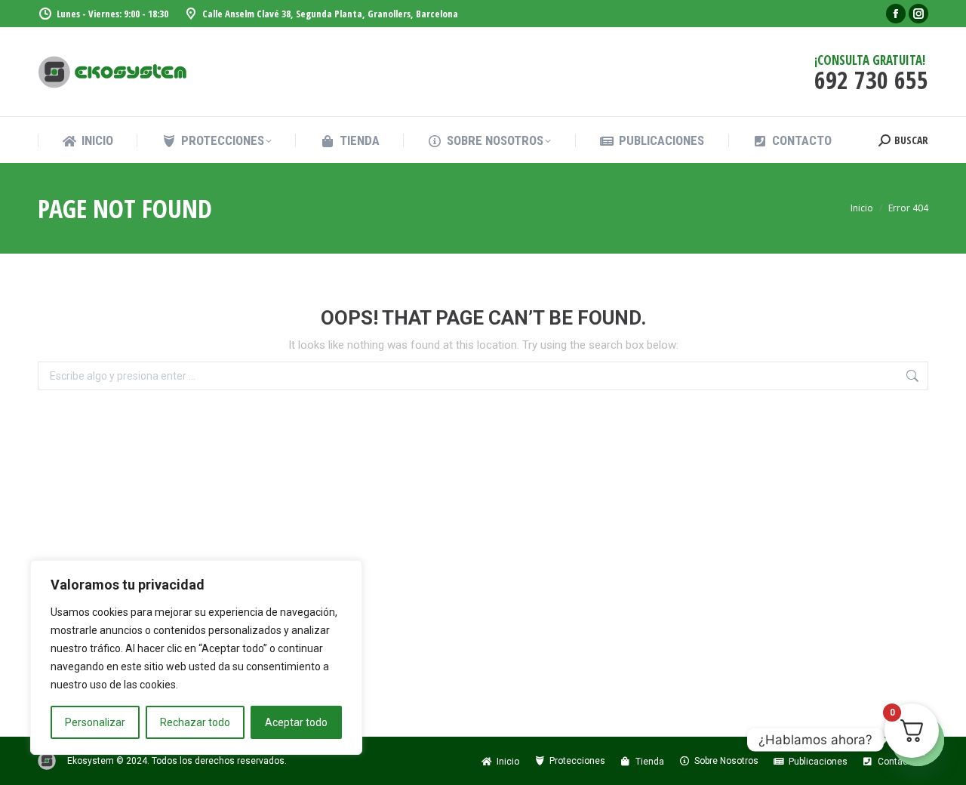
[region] (196, 657)
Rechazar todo (195, 722)
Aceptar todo (296, 722)
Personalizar (95, 722)
